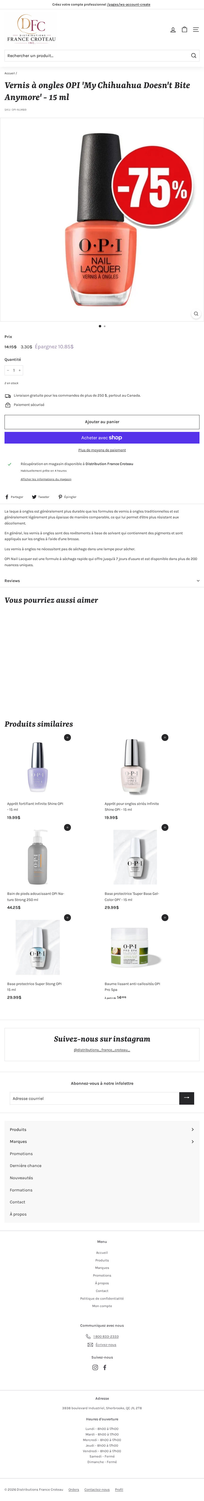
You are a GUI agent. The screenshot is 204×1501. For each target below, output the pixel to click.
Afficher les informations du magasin (46, 479)
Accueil (10, 73)
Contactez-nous (97, 1489)
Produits (102, 1260)
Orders (74, 1489)
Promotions (102, 1275)
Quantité (13, 359)
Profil (119, 1489)
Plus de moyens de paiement (102, 450)
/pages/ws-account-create (128, 4)
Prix (8, 336)
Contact (102, 1291)
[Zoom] (196, 314)
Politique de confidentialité (102, 1298)
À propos (102, 1283)
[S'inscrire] (186, 1098)
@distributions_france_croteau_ (102, 1050)
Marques (102, 1268)
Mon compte (102, 1306)
